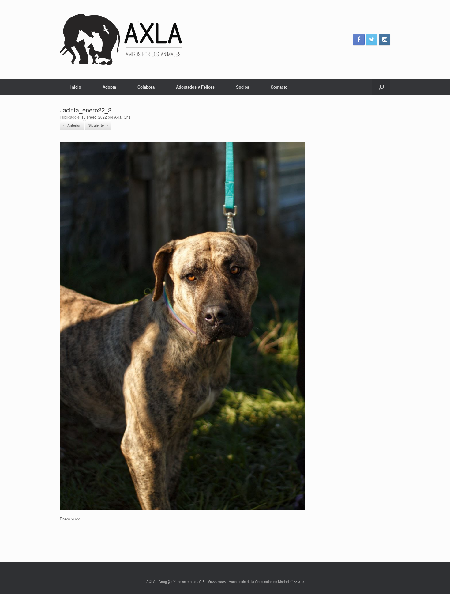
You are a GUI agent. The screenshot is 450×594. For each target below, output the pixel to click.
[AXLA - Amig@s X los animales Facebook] (359, 39)
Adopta (109, 87)
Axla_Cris (122, 116)
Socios (242, 87)
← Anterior (72, 125)
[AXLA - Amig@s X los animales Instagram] (384, 39)
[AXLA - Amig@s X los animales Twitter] (371, 39)
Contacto (279, 87)
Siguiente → (98, 125)
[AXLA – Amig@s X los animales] (121, 39)
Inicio (75, 87)
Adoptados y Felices (195, 87)
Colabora (146, 87)
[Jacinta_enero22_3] (182, 509)
